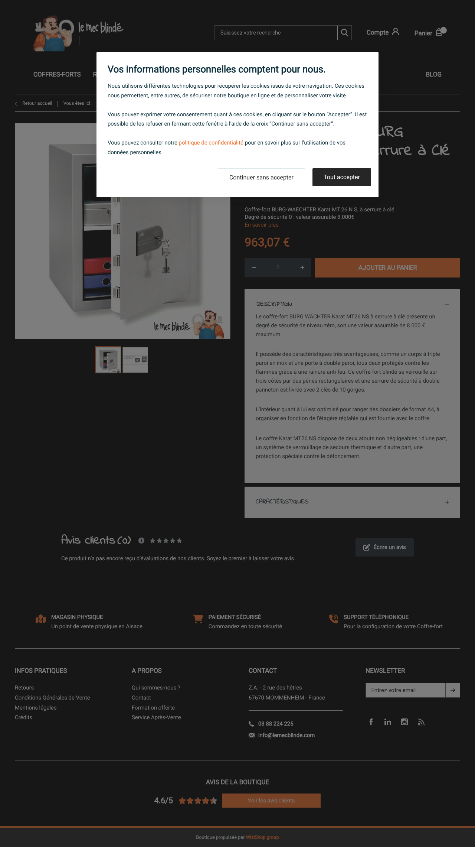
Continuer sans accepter (261, 177)
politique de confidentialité (211, 142)
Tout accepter (342, 177)
